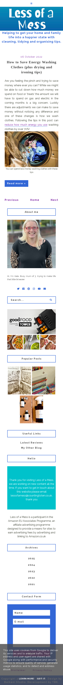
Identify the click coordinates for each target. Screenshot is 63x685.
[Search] (51, 300)
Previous (12, 199)
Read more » (16, 183)
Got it (41, 679)
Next (54, 199)
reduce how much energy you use (26, 124)
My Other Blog (31, 448)
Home (34, 199)
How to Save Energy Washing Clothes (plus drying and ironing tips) (31, 67)
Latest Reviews (31, 442)
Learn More (26, 679)
